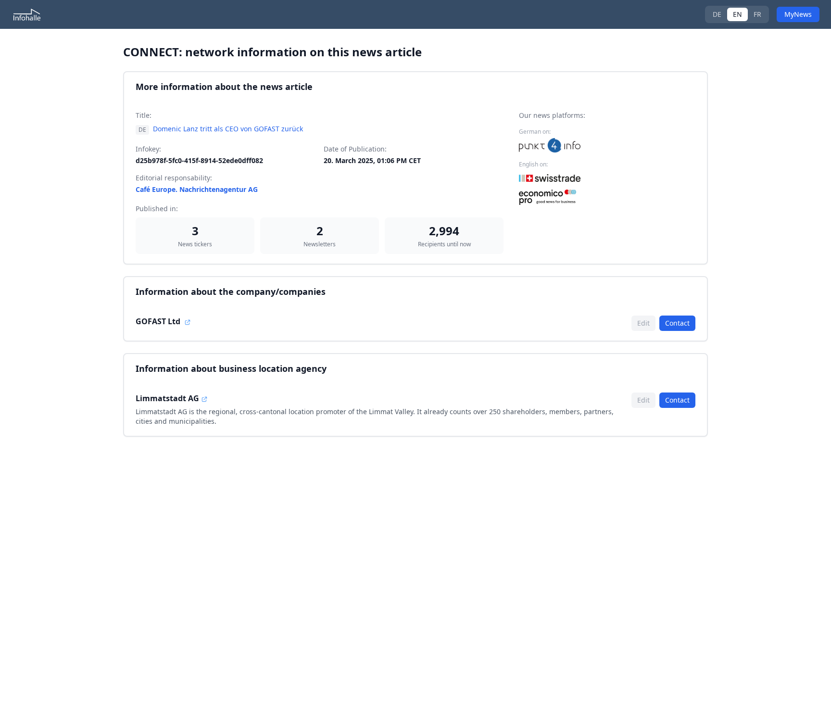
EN (737, 14)
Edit (643, 323)
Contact (677, 323)
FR (757, 14)
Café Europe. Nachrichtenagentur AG (197, 189)
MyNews (798, 14)
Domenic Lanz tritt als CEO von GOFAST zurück (228, 128)
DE (717, 14)
